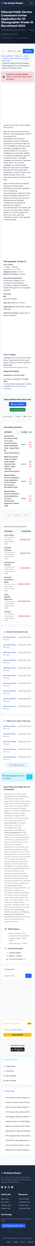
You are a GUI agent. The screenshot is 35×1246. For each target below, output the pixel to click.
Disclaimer (31, 1242)
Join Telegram (18, 404)
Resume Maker (11, 1080)
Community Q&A (24, 1208)
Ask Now (29, 777)
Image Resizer (11, 1066)
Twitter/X (18, 416)
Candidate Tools (24, 1202)
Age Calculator (11, 1076)
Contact (15, 1242)
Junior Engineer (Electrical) (8, 597)
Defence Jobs (6, 1205)
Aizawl (26, 56)
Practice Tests (24, 1205)
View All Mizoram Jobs (16, 765)
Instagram (8, 416)
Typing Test (10, 1071)
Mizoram (18, 56)
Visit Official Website (16, 959)
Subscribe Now (17, 1035)
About (8, 1242)
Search (28, 51)
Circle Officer (9, 535)
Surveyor (7, 612)
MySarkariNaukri (7, 56)
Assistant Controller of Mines (9, 579)
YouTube (28, 416)
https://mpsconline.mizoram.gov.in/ (15, 367)
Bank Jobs (5, 1202)
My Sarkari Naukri (13, 3)
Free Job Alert (24, 1199)
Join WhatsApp (18, 410)
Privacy (22, 1242)
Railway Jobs (6, 1208)
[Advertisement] (17, 104)
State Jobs (5, 1199)
